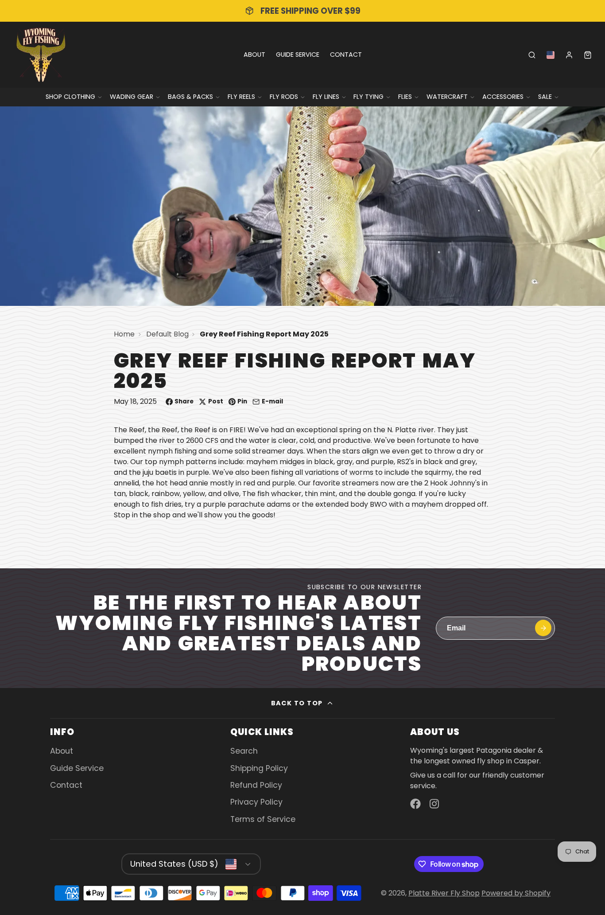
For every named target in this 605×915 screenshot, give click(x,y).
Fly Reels (241, 96)
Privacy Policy (256, 802)
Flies (405, 96)
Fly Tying (368, 96)
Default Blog (167, 334)
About (254, 54)
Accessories (503, 96)
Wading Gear (131, 96)
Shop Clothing (70, 96)
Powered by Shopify (516, 893)
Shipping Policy (259, 768)
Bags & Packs (190, 96)
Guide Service (297, 54)
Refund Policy (256, 785)
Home (124, 334)
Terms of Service (262, 819)
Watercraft (447, 96)
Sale (545, 96)
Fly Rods (284, 96)
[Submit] (543, 628)
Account (569, 55)
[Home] (41, 54)
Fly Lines (326, 96)
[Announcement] (302, 11)
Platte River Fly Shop (444, 893)
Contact (346, 54)
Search (244, 751)
